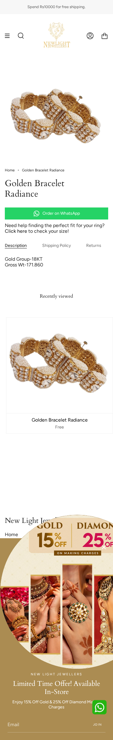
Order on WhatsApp (61, 213)
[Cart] (104, 35)
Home (10, 170)
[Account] (90, 35)
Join (97, 724)
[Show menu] (9, 35)
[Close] (104, 547)
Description (16, 245)
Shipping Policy (56, 245)
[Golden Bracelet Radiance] (59, 365)
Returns (93, 245)
